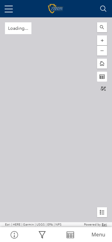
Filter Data (42, 234)
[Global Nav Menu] (8, 8)
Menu (98, 234)
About (14, 234)
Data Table (70, 234)
